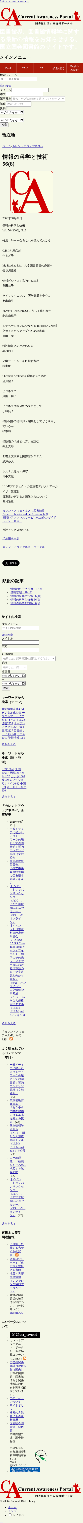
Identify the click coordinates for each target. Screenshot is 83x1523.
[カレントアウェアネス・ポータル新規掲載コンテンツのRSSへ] (24, 1358)
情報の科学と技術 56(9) (25, 599)
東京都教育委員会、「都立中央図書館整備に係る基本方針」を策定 (17, 872)
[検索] (1, 83)
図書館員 (39, 510)
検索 (4, 124)
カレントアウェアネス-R (17, 510)
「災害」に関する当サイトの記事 (17, 1250)
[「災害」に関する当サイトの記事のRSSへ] (17, 1255)
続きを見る (9, 744)
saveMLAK (16, 1312)
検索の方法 (17, 1412)
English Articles (74, 68)
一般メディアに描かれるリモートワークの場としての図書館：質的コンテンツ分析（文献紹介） (17, 843)
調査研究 (58, 68)
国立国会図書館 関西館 (17, 1427)
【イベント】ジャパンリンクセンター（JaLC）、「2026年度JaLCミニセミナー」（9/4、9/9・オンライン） (17, 904)
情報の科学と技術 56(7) (25, 603)
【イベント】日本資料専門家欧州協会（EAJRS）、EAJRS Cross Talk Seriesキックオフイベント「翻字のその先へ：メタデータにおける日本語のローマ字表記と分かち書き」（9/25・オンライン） (18, 956)
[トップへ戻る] (1, 1522)
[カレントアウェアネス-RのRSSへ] (11, 1039)
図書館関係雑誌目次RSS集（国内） (18, 1366)
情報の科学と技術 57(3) (26, 588)
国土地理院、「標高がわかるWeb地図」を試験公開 (18, 1165)
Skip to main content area (14, 1)
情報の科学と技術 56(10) (26, 596)
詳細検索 (5, 86)
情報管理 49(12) (21, 592)
